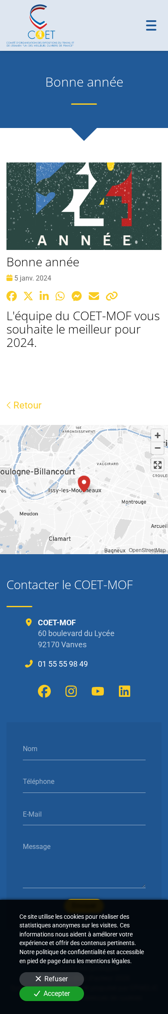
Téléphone (38, 781)
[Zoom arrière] (157, 448)
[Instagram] (71, 691)
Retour (26, 405)
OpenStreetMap (147, 549)
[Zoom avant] (157, 435)
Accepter (57, 993)
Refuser (56, 979)
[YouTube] (97, 691)
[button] (84, 483)
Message (36, 846)
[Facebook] (44, 691)
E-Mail (32, 814)
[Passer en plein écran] (157, 465)
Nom (30, 749)
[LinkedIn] (124, 691)
